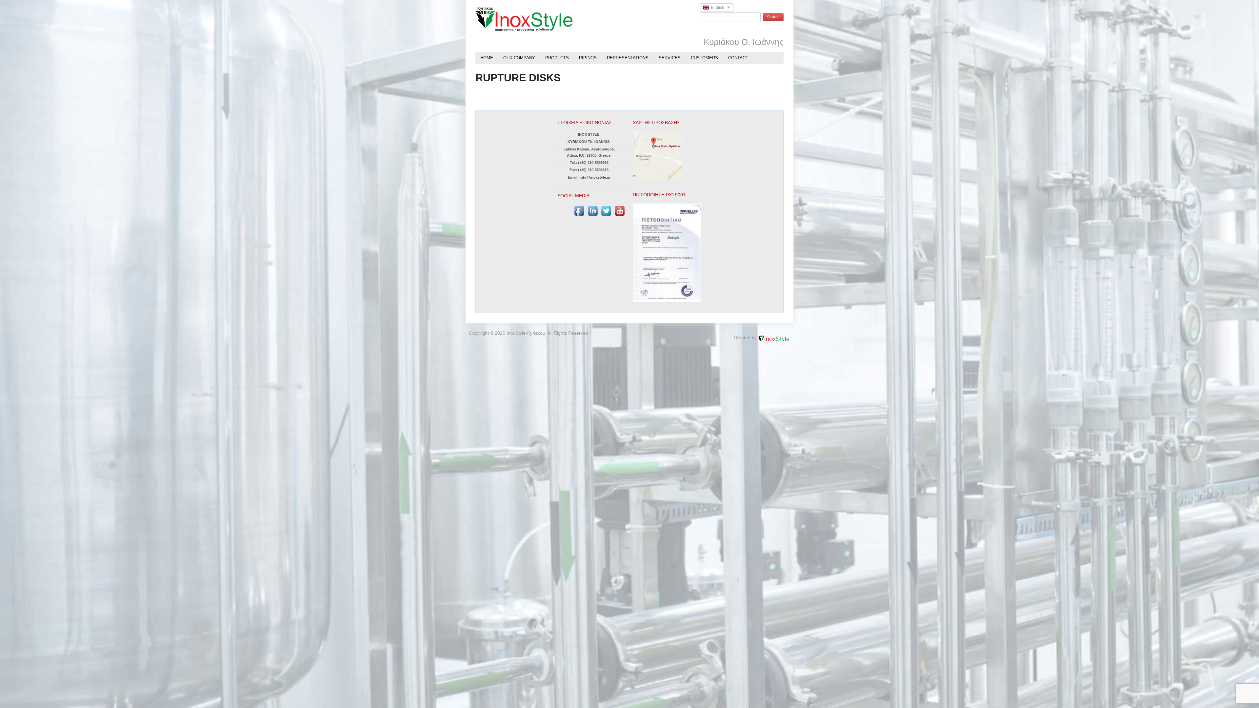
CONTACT (738, 57)
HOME (486, 57)
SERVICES (670, 57)
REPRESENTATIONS (628, 57)
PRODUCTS (557, 57)
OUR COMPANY (519, 57)
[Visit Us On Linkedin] (592, 210)
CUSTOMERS (704, 57)
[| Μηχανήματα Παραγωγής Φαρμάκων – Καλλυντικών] (523, 18)
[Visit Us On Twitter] (606, 210)
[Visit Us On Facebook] (579, 210)
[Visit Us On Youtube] (619, 210)
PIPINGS (588, 57)
